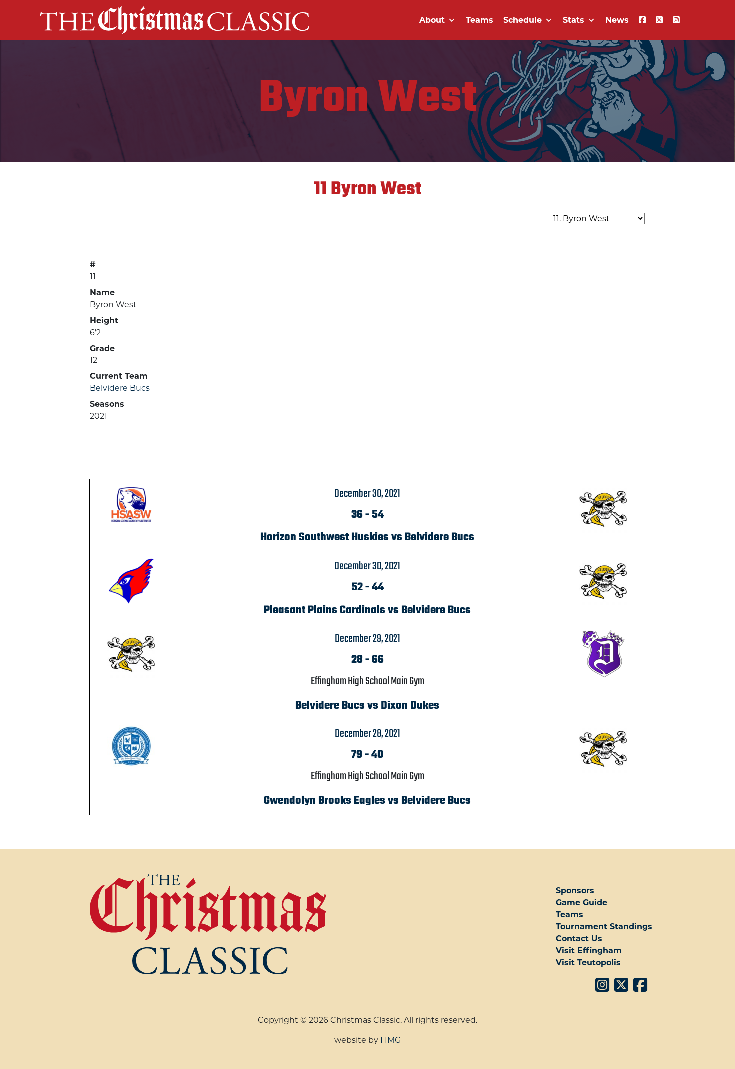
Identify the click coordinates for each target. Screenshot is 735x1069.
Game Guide (582, 902)
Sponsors (575, 890)
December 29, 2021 (367, 639)
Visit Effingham (589, 950)
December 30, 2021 (367, 494)
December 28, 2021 (367, 734)
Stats (573, 20)
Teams (480, 20)
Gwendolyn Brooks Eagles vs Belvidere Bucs (367, 801)
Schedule (523, 20)
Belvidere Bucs (120, 388)
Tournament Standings (604, 926)
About (432, 20)
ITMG (390, 1040)
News (617, 20)
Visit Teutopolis (588, 962)
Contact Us (579, 938)
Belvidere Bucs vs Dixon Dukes (368, 706)
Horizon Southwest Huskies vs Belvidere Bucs (367, 537)
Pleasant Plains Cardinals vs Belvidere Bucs (367, 610)
